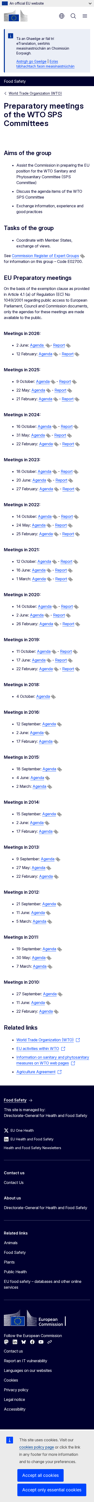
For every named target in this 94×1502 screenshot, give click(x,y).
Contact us (13, 1351)
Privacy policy (16, 1389)
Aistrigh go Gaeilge (31, 61)
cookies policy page (36, 1447)
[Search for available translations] (82, 256)
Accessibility (15, 1409)
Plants (9, 1262)
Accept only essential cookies (51, 1489)
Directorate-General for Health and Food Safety (45, 1207)
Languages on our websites (28, 1370)
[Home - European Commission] (15, 15)
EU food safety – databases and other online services (42, 1284)
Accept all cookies (40, 1475)
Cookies (11, 1380)
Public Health (15, 1271)
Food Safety (15, 1252)
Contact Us (14, 1182)
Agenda (37, 345)
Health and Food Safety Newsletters (32, 1148)
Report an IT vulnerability (25, 1360)
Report (59, 345)
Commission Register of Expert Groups (45, 255)
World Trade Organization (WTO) (35, 93)
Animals (11, 1242)
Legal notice (14, 1399)
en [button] (61, 16)
